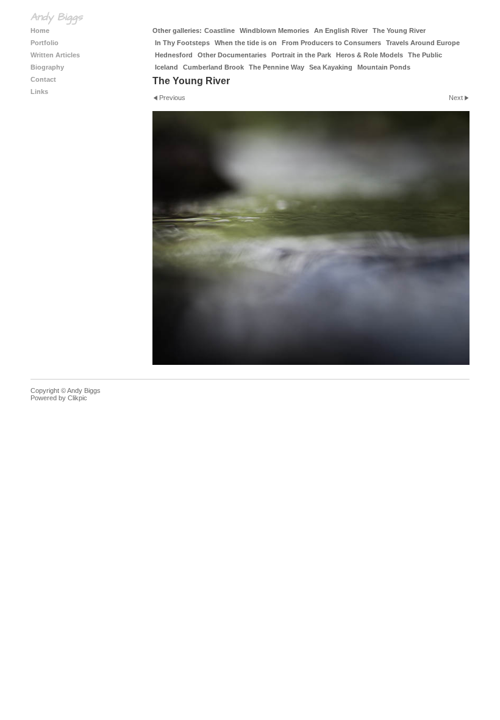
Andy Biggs (56, 17)
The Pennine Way (276, 67)
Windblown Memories (274, 30)
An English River (341, 30)
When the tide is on (246, 42)
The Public (425, 55)
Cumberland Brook (213, 67)
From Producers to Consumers (331, 42)
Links (39, 91)
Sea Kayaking (330, 67)
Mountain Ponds (383, 67)
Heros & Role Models (369, 55)
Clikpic (77, 397)
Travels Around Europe (423, 42)
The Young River (399, 30)
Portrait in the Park (301, 55)
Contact (43, 79)
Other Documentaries (232, 55)
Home (39, 30)
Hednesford (174, 55)
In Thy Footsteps (182, 42)
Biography (47, 67)
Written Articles (55, 55)
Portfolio (44, 42)
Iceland (166, 67)
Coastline (219, 30)
